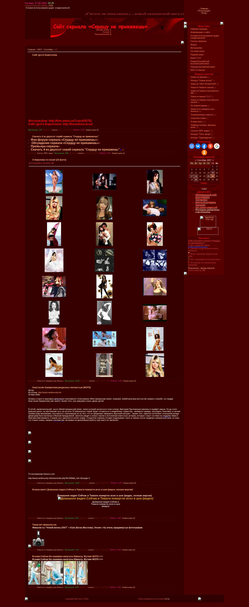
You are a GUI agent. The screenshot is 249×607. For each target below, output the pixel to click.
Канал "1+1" (195, 58)
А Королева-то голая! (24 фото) (49, 160)
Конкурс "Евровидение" (201, 138)
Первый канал (197, 55)
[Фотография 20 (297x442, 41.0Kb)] (155, 193)
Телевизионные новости (202, 115)
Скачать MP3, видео (45, 153)
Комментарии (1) (118, 153)
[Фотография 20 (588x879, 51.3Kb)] (104, 219)
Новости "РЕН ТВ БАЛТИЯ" (203, 84)
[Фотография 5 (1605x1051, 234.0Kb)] (104, 346)
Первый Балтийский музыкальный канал (199, 62)
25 (196, 180)
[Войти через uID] (191, 146)
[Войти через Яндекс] (210, 146)
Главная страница (198, 29)
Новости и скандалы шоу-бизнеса (50, 381)
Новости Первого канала (202, 87)
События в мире (198, 118)
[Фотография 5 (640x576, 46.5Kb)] (155, 270)
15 (213, 173)
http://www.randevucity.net (49, 392)
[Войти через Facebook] (204, 146)
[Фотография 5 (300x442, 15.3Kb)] (104, 297)
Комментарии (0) (92, 130)
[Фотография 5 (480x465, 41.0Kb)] (54, 350)
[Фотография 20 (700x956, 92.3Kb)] (54, 193)
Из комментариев (199, 105)
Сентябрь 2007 (204, 160)
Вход (204, 13)
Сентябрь (48, 49)
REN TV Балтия (197, 70)
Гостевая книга (197, 51)
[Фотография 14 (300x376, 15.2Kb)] (54, 271)
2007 (39, 49)
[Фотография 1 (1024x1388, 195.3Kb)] (155, 350)
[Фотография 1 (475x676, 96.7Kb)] (104, 376)
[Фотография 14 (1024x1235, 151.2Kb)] (104, 271)
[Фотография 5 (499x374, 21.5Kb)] (155, 321)
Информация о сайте (200, 32)
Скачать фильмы (198, 41)
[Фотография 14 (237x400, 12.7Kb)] (54, 245)
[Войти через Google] (217, 146)
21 (208, 176)
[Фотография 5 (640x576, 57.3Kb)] (54, 296)
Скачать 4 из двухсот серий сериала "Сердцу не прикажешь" (65, 136)
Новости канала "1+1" (201, 96)
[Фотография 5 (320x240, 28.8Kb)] (155, 295)
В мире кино (196, 121)
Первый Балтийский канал (202, 67)
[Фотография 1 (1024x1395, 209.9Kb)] (54, 376)
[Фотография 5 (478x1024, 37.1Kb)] (54, 324)
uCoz (167, 599)
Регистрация (204, 11)
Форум (193, 45)
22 (213, 176)
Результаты (193, 268)
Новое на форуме (199, 77)
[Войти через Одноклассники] (204, 152)
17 (192, 176)
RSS (51, 6)
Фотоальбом (196, 48)
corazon (54, 130)
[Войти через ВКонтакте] (198, 146)
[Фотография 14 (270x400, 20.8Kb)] (155, 245)
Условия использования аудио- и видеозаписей (204, 37)
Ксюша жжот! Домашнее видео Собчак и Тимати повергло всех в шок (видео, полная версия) (82, 489)
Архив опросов (207, 268)
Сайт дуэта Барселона (44, 55)
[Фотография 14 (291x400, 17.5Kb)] (104, 245)
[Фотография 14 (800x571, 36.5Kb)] (155, 215)
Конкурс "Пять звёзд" (200, 134)
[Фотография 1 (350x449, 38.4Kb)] (155, 376)
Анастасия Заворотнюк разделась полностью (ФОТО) (61, 387)
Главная (31, 49)
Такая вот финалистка (44, 524)
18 (196, 176)
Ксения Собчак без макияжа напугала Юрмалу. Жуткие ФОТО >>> (67, 556)
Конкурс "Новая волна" (201, 80)
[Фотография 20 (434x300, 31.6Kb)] (104, 189)
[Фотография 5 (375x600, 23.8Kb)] (104, 324)
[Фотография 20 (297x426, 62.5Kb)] (54, 219)
